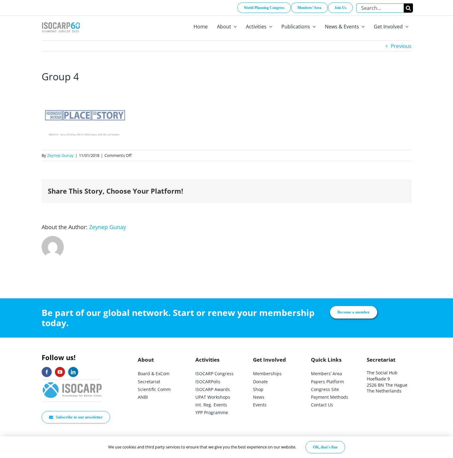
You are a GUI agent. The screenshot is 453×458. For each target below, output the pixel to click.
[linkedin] (73, 372)
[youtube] (60, 372)
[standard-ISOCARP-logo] (72, 382)
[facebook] (47, 372)
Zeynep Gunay (60, 155)
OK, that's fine (325, 447)
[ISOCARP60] (61, 21)
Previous (401, 45)
